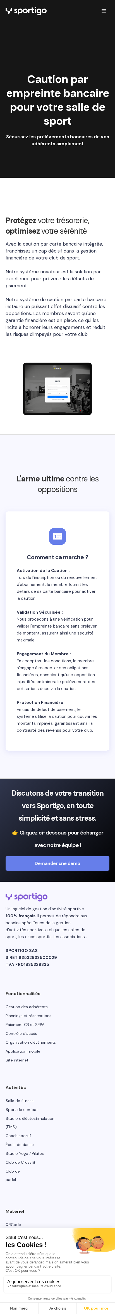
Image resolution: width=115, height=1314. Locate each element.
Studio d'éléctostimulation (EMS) (30, 1122)
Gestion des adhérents (27, 1006)
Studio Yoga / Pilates (25, 1153)
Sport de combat (22, 1109)
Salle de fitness (19, 1100)
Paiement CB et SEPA (25, 1024)
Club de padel (13, 1175)
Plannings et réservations (28, 1015)
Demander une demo (57, 863)
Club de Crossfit (20, 1162)
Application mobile (23, 1051)
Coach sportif (18, 1135)
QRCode (13, 1224)
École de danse (20, 1144)
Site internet (17, 1060)
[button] (103, 11)
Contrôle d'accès (21, 1033)
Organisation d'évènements (31, 1042)
